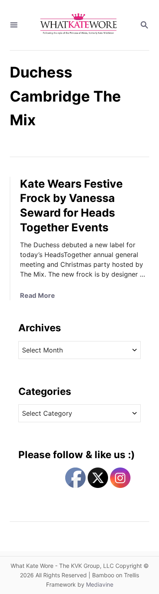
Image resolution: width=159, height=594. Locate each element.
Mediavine (99, 584)
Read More (37, 295)
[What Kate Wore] (79, 25)
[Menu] (14, 25)
